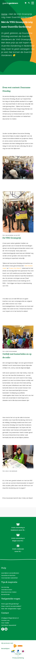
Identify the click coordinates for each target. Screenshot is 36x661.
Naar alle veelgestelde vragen (11, 609)
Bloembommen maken (8, 592)
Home (4, 14)
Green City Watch (15, 268)
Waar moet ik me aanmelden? (11, 606)
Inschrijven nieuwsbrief (8, 625)
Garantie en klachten (8, 575)
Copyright (18, 654)
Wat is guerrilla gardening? (10, 604)
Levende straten (6, 590)
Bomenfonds (5, 594)
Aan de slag (5, 587)
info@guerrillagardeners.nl (10, 618)
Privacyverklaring (18, 658)
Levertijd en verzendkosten (10, 573)
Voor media (5, 623)
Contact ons (5, 620)
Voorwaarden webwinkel (9, 578)
